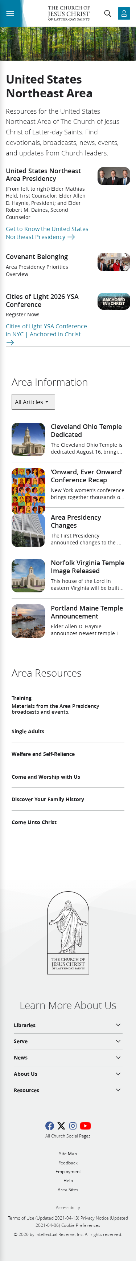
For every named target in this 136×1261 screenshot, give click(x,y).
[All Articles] (33, 401)
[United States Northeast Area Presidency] (114, 176)
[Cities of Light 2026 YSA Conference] (114, 301)
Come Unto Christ (34, 822)
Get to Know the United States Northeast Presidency (47, 232)
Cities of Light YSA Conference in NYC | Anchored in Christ (46, 330)
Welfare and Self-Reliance (43, 754)
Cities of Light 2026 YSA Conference (42, 300)
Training (22, 698)
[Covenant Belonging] (114, 262)
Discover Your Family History (48, 799)
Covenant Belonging (37, 256)
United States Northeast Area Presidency (43, 174)
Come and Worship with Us (46, 776)
